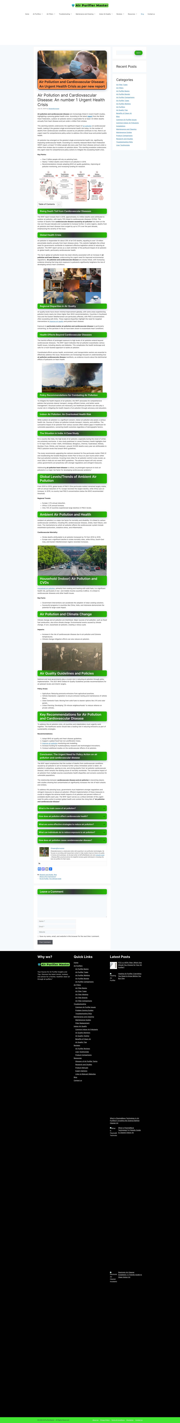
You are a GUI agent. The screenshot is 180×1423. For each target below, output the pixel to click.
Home (27, 14)
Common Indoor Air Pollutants (127, 123)
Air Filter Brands (81, 998)
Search (138, 52)
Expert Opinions (81, 1071)
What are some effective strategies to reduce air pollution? (66, 824)
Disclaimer (130, 1420)
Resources (131, 14)
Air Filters (50, 14)
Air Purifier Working (123, 104)
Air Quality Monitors (82, 1033)
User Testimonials (123, 145)
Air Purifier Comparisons (125, 97)
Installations (120, 126)
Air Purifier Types (122, 101)
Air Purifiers (37, 14)
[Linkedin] (39, 863)
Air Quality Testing (82, 1036)
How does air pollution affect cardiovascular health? (63, 816)
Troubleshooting (64, 14)
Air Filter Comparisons (83, 1001)
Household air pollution (46, 588)
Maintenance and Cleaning (84, 14)
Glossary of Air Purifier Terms (86, 1061)
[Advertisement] (90, 31)
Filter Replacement (82, 1023)
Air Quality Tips (122, 110)
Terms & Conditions (118, 1420)
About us (95, 1420)
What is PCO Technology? (48, 876)
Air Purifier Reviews (82, 1049)
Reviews (119, 14)
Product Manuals (81, 1068)
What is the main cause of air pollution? (57, 808)
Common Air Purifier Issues (126, 120)
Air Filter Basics (81, 988)
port (90, 116)
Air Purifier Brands (123, 94)
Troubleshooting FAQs (124, 142)
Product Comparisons (124, 136)
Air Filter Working (81, 994)
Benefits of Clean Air (124, 113)
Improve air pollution (49, 743)
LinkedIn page (100, 855)
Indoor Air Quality (105, 14)
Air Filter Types (122, 85)
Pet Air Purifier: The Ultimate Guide (50, 878)
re (88, 116)
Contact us (151, 14)
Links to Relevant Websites (85, 1074)
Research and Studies (46, 874)
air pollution (87, 126)
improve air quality (56, 321)
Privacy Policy (105, 1420)
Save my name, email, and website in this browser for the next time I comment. (69, 936)
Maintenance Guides (124, 132)
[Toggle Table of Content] (58, 204)
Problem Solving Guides (84, 1010)
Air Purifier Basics (122, 91)
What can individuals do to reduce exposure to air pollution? (67, 832)
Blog (142, 14)
